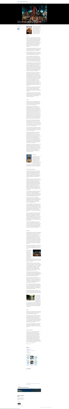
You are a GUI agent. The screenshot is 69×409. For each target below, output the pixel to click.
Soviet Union (19, 20)
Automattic (50, 407)
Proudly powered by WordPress (43, 407)
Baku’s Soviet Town (29, 352)
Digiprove (18, 408)
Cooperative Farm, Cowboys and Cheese (31, 350)
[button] (29, 30)
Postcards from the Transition (22, 1)
